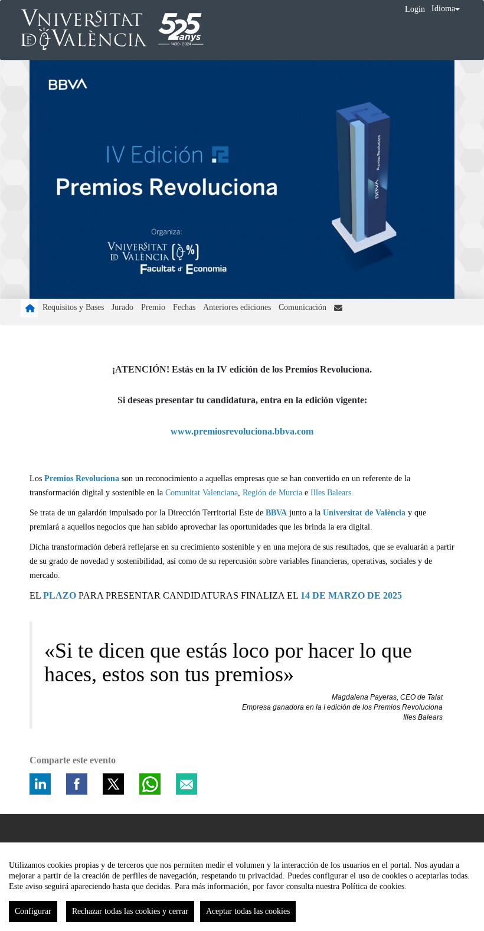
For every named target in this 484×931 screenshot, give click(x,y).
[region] (242, 886)
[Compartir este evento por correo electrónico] (186, 784)
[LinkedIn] (40, 784)
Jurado (122, 307)
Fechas (184, 307)
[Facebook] (76, 784)
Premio (153, 307)
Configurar (33, 911)
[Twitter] (113, 784)
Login (415, 9)
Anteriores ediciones (237, 307)
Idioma (443, 8)
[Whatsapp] (150, 784)
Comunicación (302, 307)
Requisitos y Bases (73, 307)
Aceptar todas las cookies (248, 911)
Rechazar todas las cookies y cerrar (130, 911)
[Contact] (338, 308)
